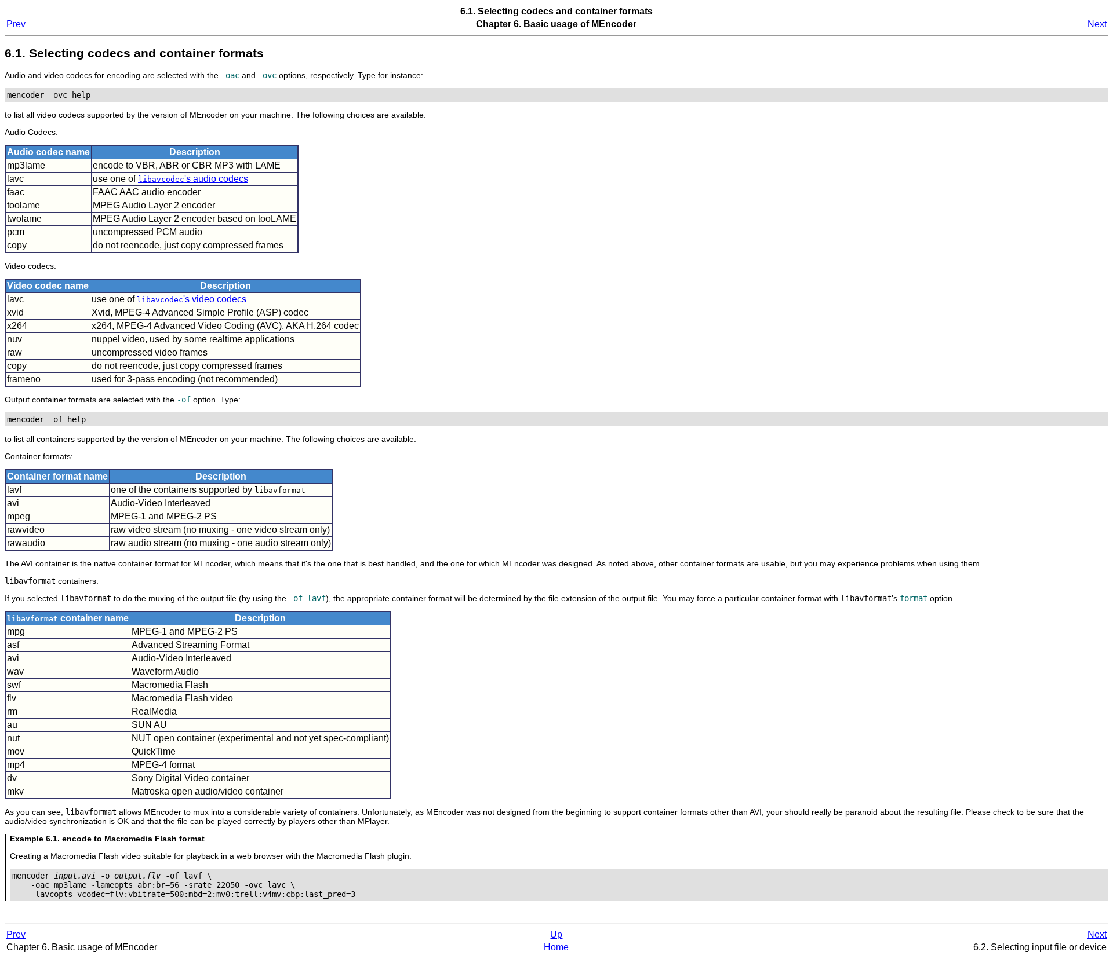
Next (1097, 24)
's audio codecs (193, 179)
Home (556, 947)
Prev (16, 24)
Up (556, 934)
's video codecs (191, 299)
